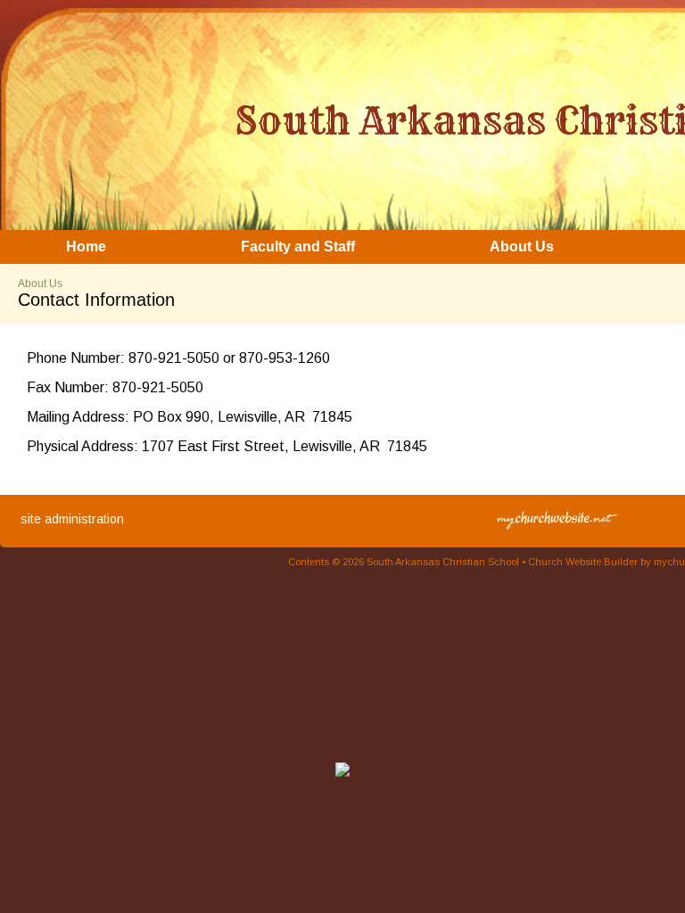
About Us (40, 283)
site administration (72, 519)
